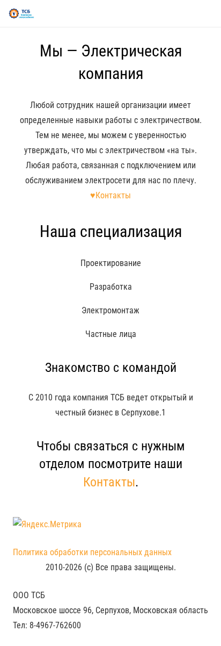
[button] (207, 13)
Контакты (109, 482)
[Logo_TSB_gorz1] (21, 13)
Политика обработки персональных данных (92, 552)
